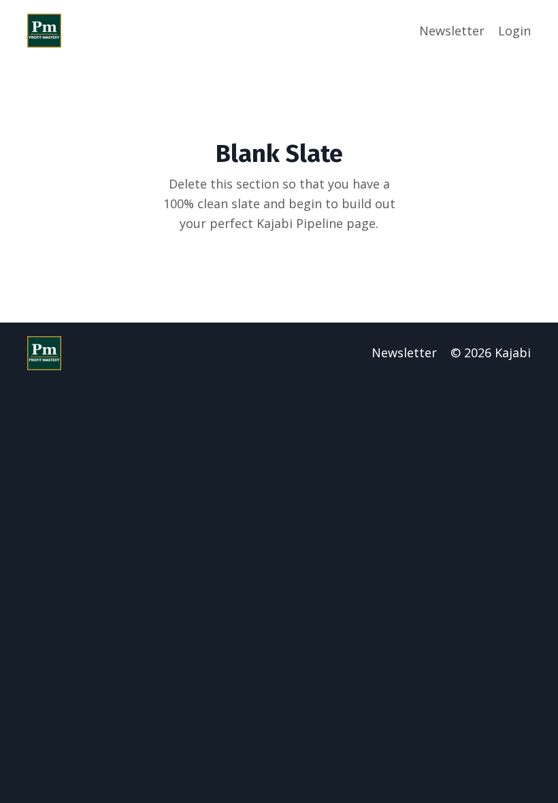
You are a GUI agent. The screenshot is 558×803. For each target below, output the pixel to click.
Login (514, 30)
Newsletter (452, 30)
